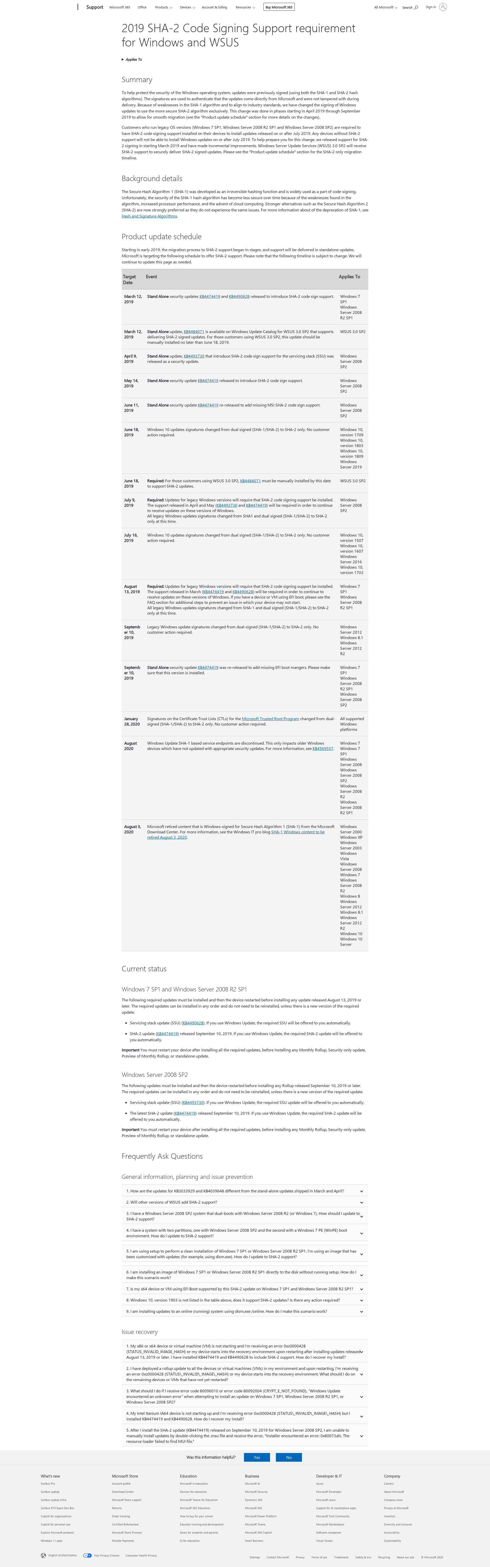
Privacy (300, 1557)
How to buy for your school (196, 1516)
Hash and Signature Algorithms (149, 216)
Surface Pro (48, 1483)
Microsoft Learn (326, 1500)
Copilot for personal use (55, 1524)
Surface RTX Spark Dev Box (57, 1508)
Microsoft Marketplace (330, 1524)
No (289, 1457)
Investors (389, 1516)
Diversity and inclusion (398, 1524)
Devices (185, 7)
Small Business (254, 1541)
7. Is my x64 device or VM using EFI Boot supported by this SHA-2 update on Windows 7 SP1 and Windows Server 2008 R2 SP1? (239, 1288)
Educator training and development (202, 1524)
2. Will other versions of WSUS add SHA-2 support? (171, 1202)
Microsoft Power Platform (260, 1516)
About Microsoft (394, 1492)
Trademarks (341, 1557)
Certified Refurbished (125, 1524)
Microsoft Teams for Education (199, 1500)
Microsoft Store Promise (127, 1532)
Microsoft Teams (255, 1524)
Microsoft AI (252, 1483)
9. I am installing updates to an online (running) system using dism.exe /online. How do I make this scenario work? (226, 1311)
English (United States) (62, 1555)
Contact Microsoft (278, 1557)
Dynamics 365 (253, 1500)
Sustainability (392, 1541)
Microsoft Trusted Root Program (270, 718)
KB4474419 (210, 296)
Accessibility (391, 1532)
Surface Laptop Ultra (53, 1500)
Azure (319, 1483)
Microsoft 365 (119, 7)
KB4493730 (194, 356)
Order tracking (121, 1516)
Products (161, 7)
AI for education (190, 1541)
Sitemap (255, 1557)
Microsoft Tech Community (332, 1516)
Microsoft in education (194, 1483)
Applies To (134, 59)
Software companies (328, 1532)
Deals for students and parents (199, 1532)
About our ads (405, 1557)
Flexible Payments (123, 1541)
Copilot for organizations (56, 1516)
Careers (389, 1483)
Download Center (123, 1492)
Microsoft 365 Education (195, 1508)
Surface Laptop (50, 1492)
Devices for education (193, 1492)
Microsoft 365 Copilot (258, 1532)
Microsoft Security (256, 1492)
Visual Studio (324, 1541)
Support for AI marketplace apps (336, 1508)
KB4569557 (323, 748)
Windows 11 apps (52, 1541)
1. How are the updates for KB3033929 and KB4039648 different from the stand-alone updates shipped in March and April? (235, 1190)
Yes (257, 1457)
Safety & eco (363, 1557)
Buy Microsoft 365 (279, 7)
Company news (393, 1500)
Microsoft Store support (126, 1500)
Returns (117, 1508)
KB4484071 (194, 331)
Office (142, 7)
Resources (243, 7)
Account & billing (214, 7)
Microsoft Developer (328, 1492)
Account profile (121, 1483)
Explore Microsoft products (57, 1532)
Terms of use (319, 1557)
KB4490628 (239, 296)
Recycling (384, 1557)
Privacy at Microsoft (396, 1508)
